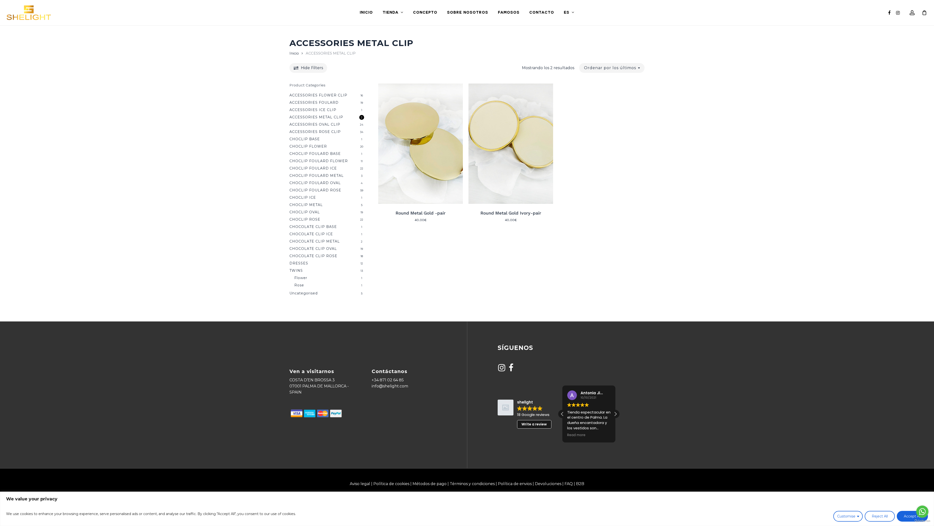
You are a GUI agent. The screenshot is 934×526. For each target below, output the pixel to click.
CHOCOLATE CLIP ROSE (313, 256)
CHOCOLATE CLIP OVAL (313, 248)
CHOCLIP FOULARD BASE (315, 153)
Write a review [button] (534, 424)
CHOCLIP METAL (306, 205)
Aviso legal (360, 483)
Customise (846, 516)
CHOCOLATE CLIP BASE (313, 227)
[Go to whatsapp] (922, 512)
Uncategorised (303, 293)
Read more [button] (576, 435)
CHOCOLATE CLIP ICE (311, 234)
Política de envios (515, 483)
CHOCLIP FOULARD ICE (313, 168)
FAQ (569, 483)
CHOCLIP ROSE (304, 219)
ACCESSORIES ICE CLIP (312, 110)
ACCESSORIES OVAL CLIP (314, 124)
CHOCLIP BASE (304, 139)
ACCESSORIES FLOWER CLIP (318, 95)
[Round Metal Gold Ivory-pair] (510, 144)
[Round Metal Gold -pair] (420, 144)
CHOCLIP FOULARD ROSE (315, 190)
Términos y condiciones (472, 483)
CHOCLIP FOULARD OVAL (315, 183)
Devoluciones (548, 483)
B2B (580, 483)
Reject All (880, 516)
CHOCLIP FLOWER (308, 146)
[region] (467, 509)
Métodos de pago (430, 483)
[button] (615, 414)
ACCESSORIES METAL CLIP (316, 117)
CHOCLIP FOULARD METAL (316, 175)
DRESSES (298, 263)
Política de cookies (391, 483)
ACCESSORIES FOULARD (314, 102)
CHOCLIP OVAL (304, 212)
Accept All (912, 516)
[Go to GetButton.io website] (922, 521)
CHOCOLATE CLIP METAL (314, 241)
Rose (299, 285)
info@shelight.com (390, 386)
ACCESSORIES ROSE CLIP (315, 132)
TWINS (296, 270)
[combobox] (612, 68)
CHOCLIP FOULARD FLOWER (318, 161)
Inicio (294, 53)
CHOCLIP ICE (302, 197)
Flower (300, 278)
